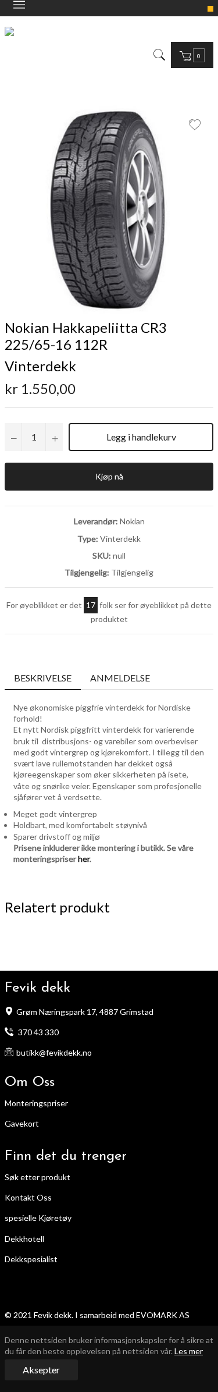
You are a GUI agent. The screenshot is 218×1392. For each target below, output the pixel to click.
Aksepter (41, 1369)
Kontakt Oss (28, 1197)
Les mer (188, 1351)
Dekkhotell (24, 1239)
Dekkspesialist (31, 1259)
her (84, 859)
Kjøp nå (109, 476)
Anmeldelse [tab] (121, 677)
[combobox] (167, 55)
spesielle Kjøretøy (38, 1218)
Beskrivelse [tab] (43, 677)
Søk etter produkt (37, 1177)
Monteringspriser (36, 1103)
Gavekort (22, 1123)
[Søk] (158, 54)
